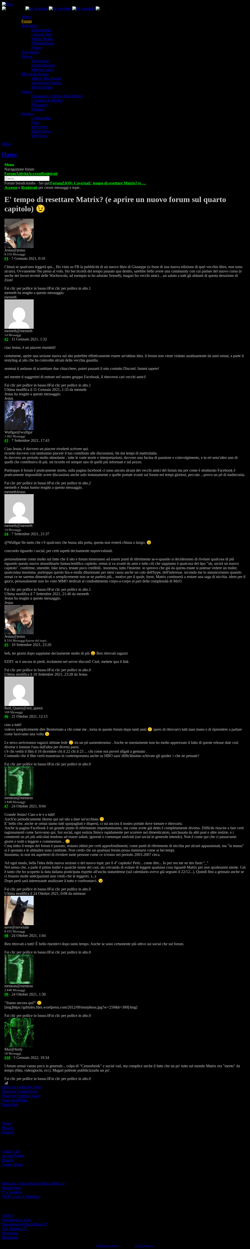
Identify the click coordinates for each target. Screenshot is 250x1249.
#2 (6, 339)
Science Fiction (43, 65)
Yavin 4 (8, 1215)
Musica (7, 1128)
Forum (26, 21)
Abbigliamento (42, 43)
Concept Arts (41, 34)
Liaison (7, 1160)
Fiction (26, 56)
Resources (29, 25)
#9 (6, 994)
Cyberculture (41, 118)
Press (35, 122)
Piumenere (10, 1237)
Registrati (49, 173)
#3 (6, 440)
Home (26, 17)
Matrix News (41, 131)
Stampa (27, 114)
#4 (6, 534)
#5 (6, 645)
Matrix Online (42, 87)
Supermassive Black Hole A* (24, 1224)
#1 (6, 258)
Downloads (30, 52)
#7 (6, 806)
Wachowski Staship (46, 83)
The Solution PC (15, 1228)
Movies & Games (35, 74)
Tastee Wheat (12, 1164)
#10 (7, 1058)
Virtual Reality (42, 39)
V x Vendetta (12, 1192)
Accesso (34, 173)
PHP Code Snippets (107, 1245)
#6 (6, 716)
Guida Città (11, 1151)
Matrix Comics (42, 70)
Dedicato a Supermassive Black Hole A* (33, 1183)
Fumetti (8, 1132)
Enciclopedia (41, 30)
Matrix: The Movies (46, 78)
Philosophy (40, 105)
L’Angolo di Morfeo (47, 100)
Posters (36, 47)
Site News (39, 136)
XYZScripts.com (144, 1245)
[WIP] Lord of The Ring (21, 1196)
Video (6, 1123)
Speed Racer (11, 1188)
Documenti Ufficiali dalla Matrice (57, 96)
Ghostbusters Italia (16, 1220)
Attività (22, 173)
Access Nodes (13, 1156)
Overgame (10, 1233)
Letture (26, 92)
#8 (6, 935)
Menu (6, 144)
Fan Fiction (40, 61)
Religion (37, 109)
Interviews (39, 127)
